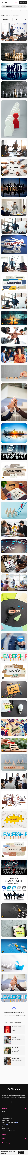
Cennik (16, 2)
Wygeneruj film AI (19, 11)
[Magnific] (14, 1089)
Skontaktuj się (6, 1143)
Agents (5, 1124)
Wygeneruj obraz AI (7, 11)
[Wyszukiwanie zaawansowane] (25, 19)
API (2, 1126)
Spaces (3, 1111)
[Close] (26, 1153)
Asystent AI (4, 1113)
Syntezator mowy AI (7, 1118)
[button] (14, 1102)
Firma (3, 1138)
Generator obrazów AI (7, 1115)
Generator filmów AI (7, 1117)
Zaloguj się (23, 2)
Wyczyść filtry (21, 1016)
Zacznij (4, 1134)
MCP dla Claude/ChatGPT (9, 1122)
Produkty (4, 1108)
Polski (14, 1102)
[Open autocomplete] (3, 6)
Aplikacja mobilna (6, 1128)
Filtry (19, 19)
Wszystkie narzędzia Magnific (9, 1130)
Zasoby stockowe (6, 1120)
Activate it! (21, 1152)
